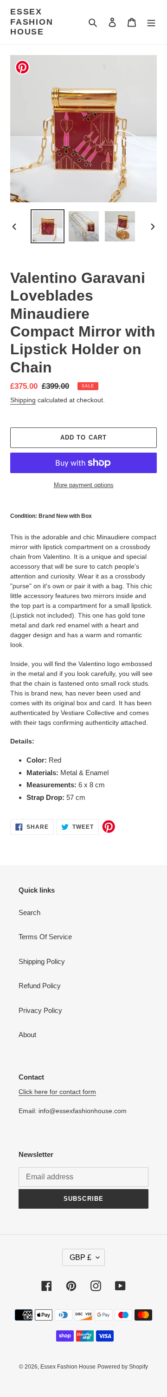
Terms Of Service (45, 937)
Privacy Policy (40, 1010)
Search (29, 912)
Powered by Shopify (122, 1366)
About (27, 1035)
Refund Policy (40, 986)
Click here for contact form (57, 1091)
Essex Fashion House (31, 21)
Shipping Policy (42, 961)
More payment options (84, 485)
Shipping (23, 400)
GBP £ (80, 1257)
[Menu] (151, 22)
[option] (47, 226)
